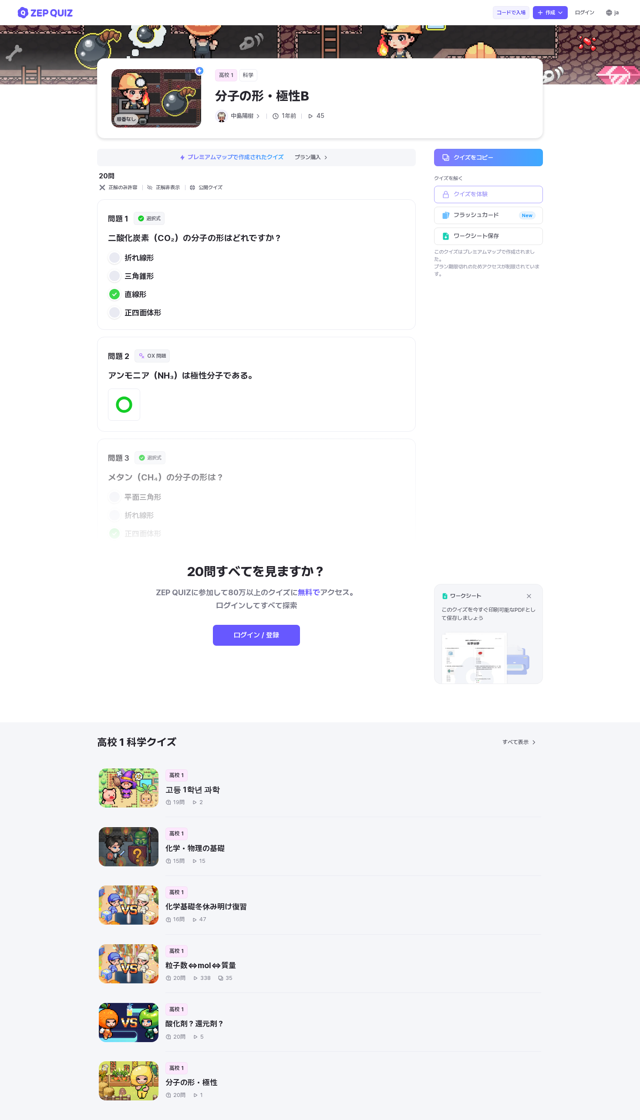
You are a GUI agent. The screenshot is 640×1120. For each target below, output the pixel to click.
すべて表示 (515, 742)
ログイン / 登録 (256, 635)
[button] (488, 634)
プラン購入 (308, 157)
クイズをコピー (473, 157)
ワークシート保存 (476, 235)
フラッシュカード (493, 214)
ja (616, 13)
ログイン (584, 13)
